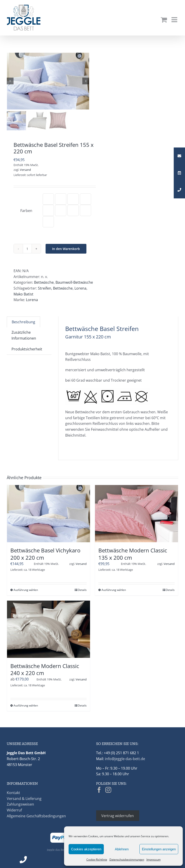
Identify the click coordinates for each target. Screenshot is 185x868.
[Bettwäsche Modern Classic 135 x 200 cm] (136, 513)
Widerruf (14, 810)
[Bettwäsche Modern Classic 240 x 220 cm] (48, 629)
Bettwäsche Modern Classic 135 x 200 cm (132, 554)
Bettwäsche (44, 282)
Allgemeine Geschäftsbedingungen (36, 815)
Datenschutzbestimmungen (126, 859)
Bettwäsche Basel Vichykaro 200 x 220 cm (45, 554)
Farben (26, 210)
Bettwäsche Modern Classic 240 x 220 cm (44, 669)
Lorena (80, 288)
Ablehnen (122, 849)
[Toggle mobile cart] (164, 19)
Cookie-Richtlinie (96, 859)
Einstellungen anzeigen (159, 849)
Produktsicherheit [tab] (27, 349)
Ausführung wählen (26, 590)
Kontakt (13, 792)
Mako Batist (23, 294)
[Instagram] (108, 790)
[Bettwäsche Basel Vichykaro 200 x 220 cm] (48, 513)
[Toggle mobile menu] (174, 19)
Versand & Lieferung (24, 798)
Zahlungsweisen (20, 804)
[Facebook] (99, 790)
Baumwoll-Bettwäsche (74, 282)
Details (82, 590)
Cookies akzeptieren (86, 849)
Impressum (153, 859)
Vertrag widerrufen (117, 815)
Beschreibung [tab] (23, 321)
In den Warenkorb (66, 249)
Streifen (44, 288)
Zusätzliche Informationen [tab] (24, 335)
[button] (48, 199)
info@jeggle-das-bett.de (125, 758)
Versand (25, 170)
